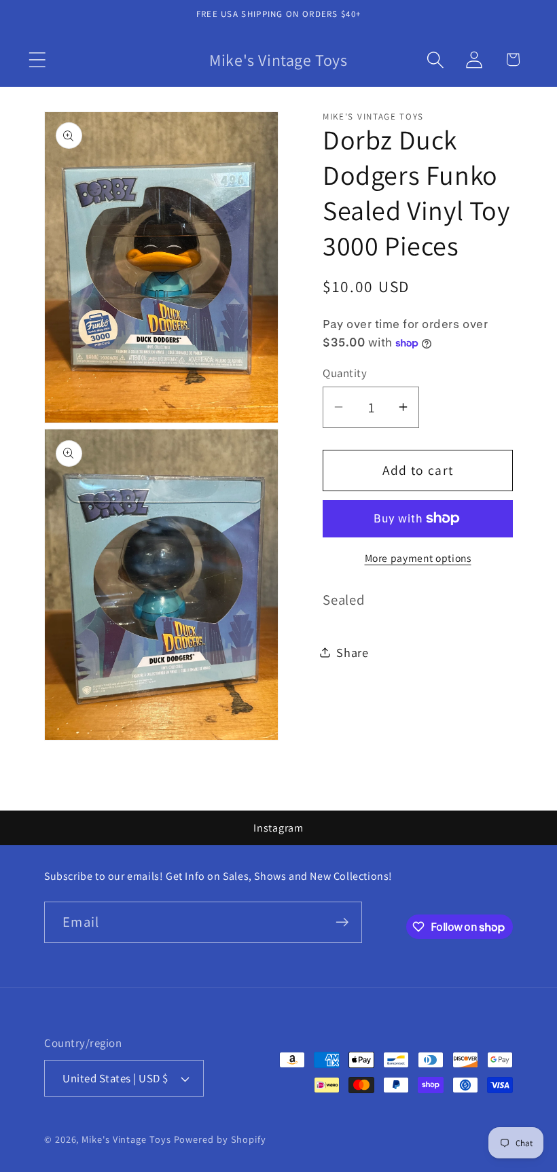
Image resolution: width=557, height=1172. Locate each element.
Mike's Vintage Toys (126, 1139)
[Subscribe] (342, 922)
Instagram (278, 828)
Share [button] (352, 652)
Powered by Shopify (220, 1139)
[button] (37, 59)
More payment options (418, 558)
